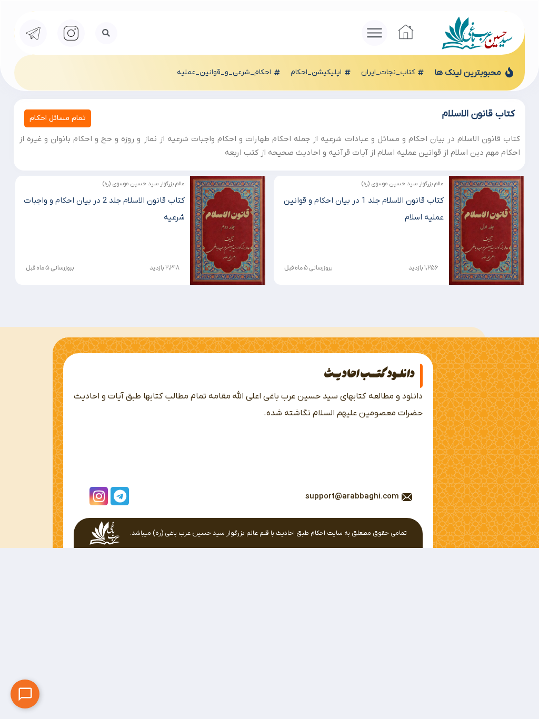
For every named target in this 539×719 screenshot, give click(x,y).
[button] (375, 33)
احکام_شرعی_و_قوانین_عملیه (224, 72)
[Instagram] (98, 496)
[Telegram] (120, 496)
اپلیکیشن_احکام (316, 72)
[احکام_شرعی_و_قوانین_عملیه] (277, 72)
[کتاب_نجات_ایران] (420, 72)
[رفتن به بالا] (523, 703)
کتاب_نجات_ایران (388, 72)
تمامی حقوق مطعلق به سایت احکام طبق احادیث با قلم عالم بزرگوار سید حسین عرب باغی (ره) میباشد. (268, 533)
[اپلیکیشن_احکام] (347, 72)
